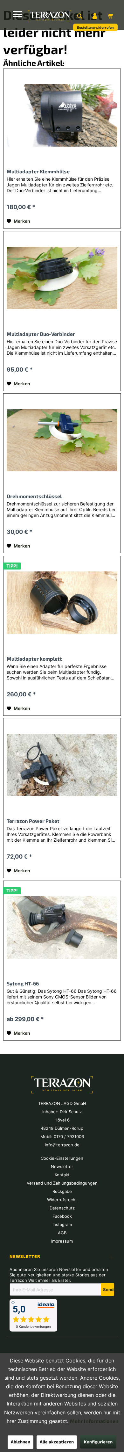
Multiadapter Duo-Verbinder (41, 334)
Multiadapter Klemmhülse (38, 171)
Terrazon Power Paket (33, 821)
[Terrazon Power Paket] (62, 765)
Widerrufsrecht (62, 1199)
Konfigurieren (98, 1441)
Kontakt (62, 1174)
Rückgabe (62, 1191)
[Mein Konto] (94, 16)
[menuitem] (79, 16)
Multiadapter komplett (34, 659)
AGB (62, 1232)
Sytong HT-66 (23, 983)
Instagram (62, 1224)
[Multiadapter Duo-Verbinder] (62, 278)
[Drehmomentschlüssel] (62, 440)
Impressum (62, 1241)
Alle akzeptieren (57, 1441)
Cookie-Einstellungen (62, 1158)
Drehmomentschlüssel (34, 496)
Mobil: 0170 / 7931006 (62, 1136)
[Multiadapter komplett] (62, 602)
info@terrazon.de (62, 1144)
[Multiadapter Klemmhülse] (62, 115)
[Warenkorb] (110, 16)
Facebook (62, 1216)
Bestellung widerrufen (95, 27)
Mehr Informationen (94, 1421)
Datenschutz (62, 1207)
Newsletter (62, 1166)
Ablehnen (20, 1441)
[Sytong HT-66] (62, 927)
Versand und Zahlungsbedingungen (62, 1183)
